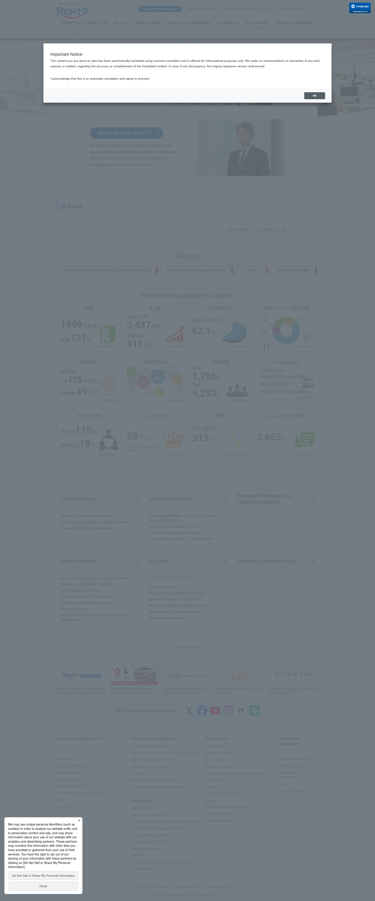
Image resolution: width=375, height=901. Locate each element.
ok (315, 95)
